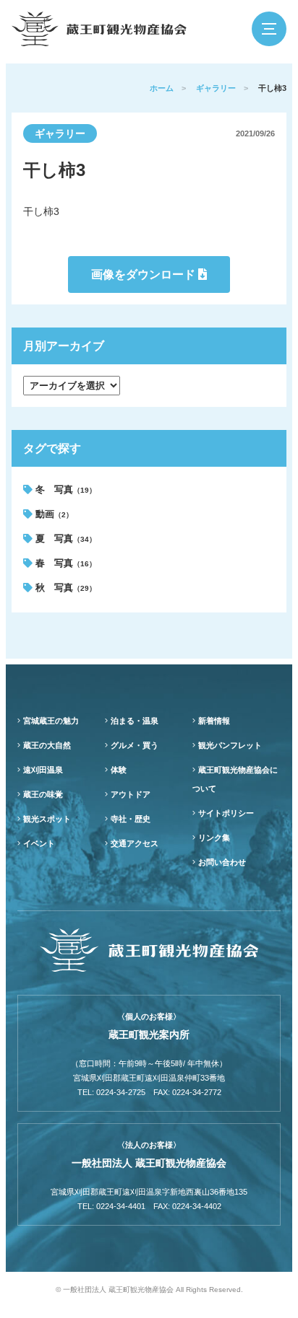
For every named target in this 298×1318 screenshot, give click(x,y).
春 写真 (64, 563)
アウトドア (130, 794)
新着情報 (214, 720)
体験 (119, 769)
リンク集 (214, 837)
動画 (53, 514)
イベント (39, 843)
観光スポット (47, 818)
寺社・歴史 (130, 818)
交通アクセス (134, 843)
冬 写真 (64, 489)
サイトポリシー (226, 813)
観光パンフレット (230, 745)
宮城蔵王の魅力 (51, 720)
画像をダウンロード (144, 274)
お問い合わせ (222, 862)
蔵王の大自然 (47, 745)
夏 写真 (64, 538)
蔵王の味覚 (43, 794)
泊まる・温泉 (134, 720)
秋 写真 (64, 587)
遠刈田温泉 (43, 769)
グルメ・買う (134, 745)
